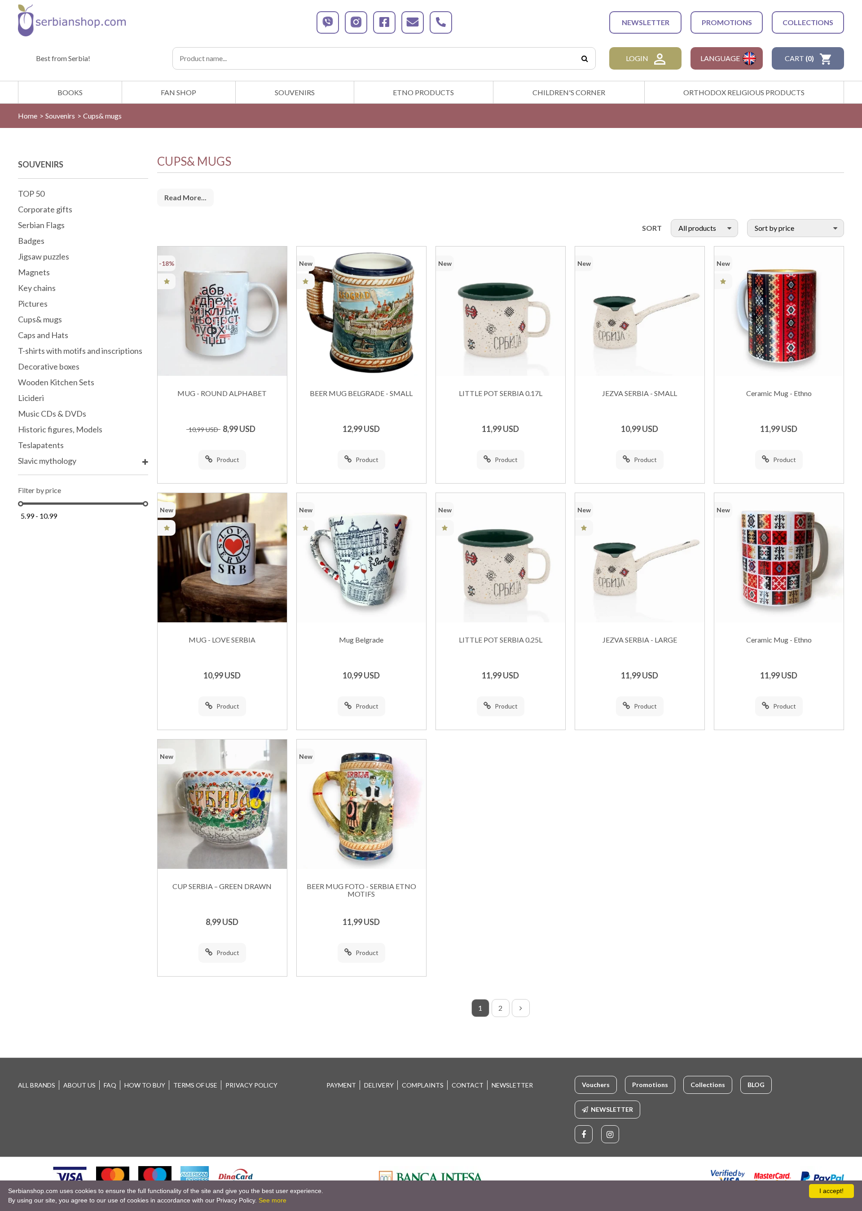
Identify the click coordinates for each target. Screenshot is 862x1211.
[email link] (412, 22)
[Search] (584, 58)
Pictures (33, 303)
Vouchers (596, 1084)
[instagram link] (356, 22)
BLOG (756, 1084)
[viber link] (328, 22)
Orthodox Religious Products (744, 92)
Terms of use (195, 1085)
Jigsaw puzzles (43, 256)
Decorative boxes (48, 366)
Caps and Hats (43, 335)
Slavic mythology (47, 461)
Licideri (31, 398)
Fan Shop (178, 92)
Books (70, 92)
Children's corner (568, 92)
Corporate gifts (45, 209)
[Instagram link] (610, 1134)
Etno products (423, 92)
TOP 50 (31, 193)
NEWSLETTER (645, 22)
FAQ (110, 1085)
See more (272, 1200)
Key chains (37, 288)
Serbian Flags (41, 225)
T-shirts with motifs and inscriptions (80, 351)
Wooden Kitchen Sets (56, 382)
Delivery (379, 1085)
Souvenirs (295, 92)
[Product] (222, 311)
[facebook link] (384, 22)
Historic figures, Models (60, 429)
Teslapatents (41, 445)
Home (27, 115)
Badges (31, 241)
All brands (36, 1085)
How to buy (144, 1085)
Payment (341, 1085)
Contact (468, 1085)
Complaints (423, 1085)
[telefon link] (441, 22)
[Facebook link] (584, 1134)
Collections (808, 22)
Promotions (727, 22)
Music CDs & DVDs (52, 414)
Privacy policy (251, 1085)
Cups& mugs (40, 319)
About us (79, 1085)
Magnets (34, 272)
